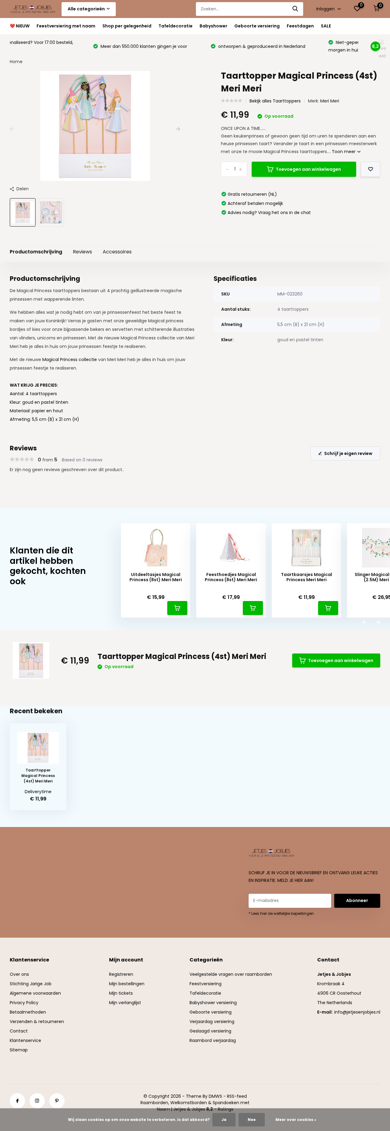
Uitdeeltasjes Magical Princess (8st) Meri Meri (155, 577)
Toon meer (344, 152)
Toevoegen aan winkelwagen (308, 169)
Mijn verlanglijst (125, 1003)
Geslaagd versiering (210, 1031)
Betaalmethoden (28, 1012)
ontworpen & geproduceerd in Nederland (178, 46)
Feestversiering (206, 984)
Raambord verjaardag (213, 1040)
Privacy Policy (24, 1003)
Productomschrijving (36, 251)
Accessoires (117, 251)
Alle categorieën (86, 9)
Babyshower (213, 26)
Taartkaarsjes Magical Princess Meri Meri (306, 577)
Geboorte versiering (257, 26)
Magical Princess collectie (70, 359)
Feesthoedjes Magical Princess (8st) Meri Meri (231, 577)
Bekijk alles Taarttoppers (275, 101)
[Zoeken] (295, 9)
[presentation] (12, 129)
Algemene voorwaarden (35, 993)
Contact (19, 1031)
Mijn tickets (121, 993)
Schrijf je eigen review (348, 453)
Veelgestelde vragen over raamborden (231, 974)
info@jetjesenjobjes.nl (357, 1012)
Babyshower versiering (213, 1003)
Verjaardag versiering (212, 1021)
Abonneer (357, 900)
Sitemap (19, 1050)
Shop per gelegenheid (126, 26)
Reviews (82, 251)
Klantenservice (25, 1040)
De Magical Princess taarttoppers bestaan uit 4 (60, 291)
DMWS (215, 1096)
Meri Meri (329, 101)
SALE (326, 26)
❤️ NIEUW (20, 26)
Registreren (121, 974)
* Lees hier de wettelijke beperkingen (281, 913)
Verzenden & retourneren (37, 1021)
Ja (224, 1119)
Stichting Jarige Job (30, 984)
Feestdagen (300, 26)
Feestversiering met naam (66, 26)
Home (16, 62)
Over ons (19, 974)
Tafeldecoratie (175, 26)
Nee (252, 1119)
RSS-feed (237, 1096)
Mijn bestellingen (126, 984)
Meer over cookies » (295, 1119)
